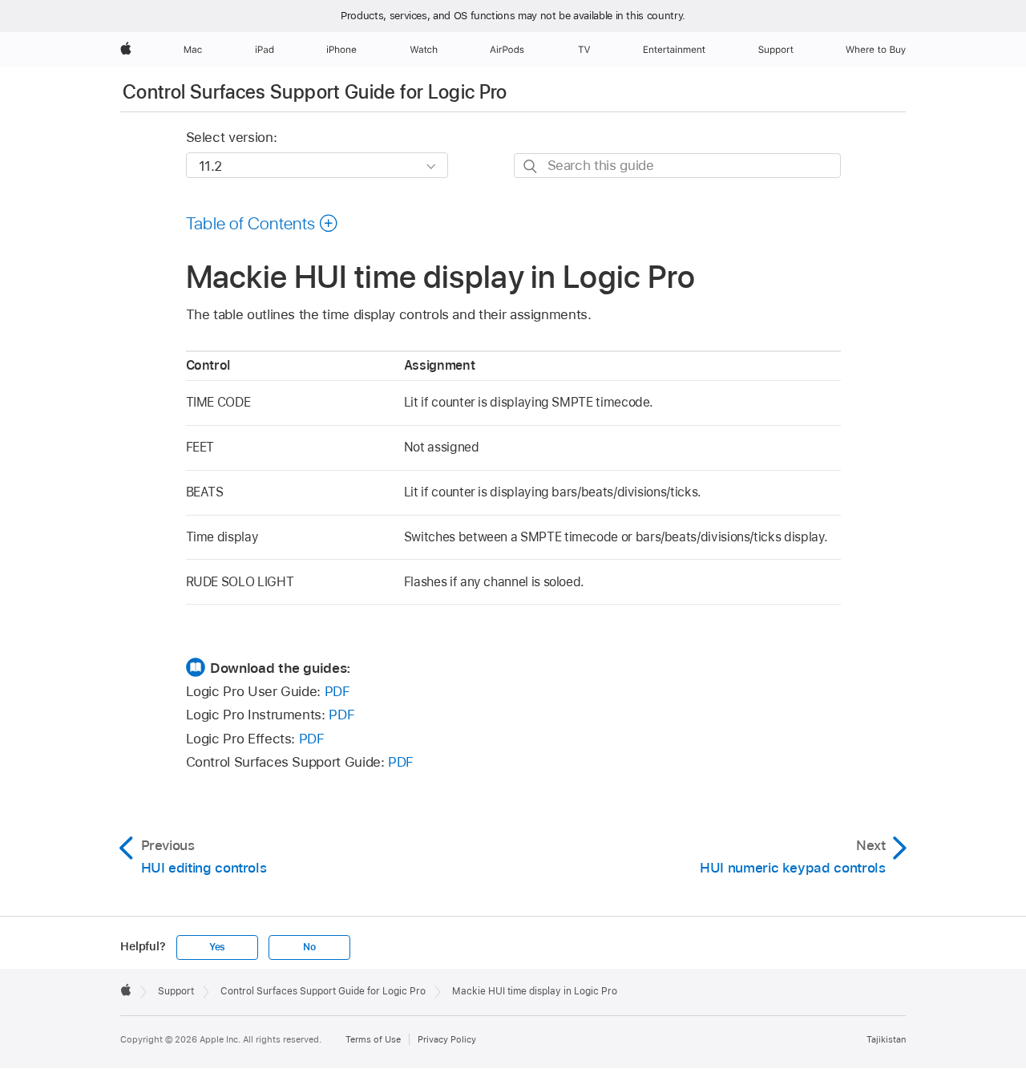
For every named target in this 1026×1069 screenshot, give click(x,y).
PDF (337, 691)
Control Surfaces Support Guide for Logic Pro (315, 91)
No (309, 947)
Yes (217, 947)
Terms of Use (373, 1039)
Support (176, 991)
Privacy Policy (447, 1039)
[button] (262, 223)
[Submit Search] (531, 166)
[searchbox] (677, 165)
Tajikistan (886, 1039)
